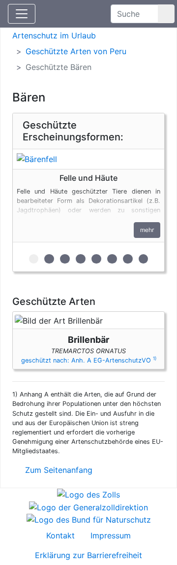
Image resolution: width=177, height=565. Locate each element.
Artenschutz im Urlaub (54, 35)
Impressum (110, 535)
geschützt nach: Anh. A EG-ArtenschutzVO (88, 360)
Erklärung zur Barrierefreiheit (88, 555)
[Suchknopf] (166, 13)
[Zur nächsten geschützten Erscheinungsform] (88, 159)
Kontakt (60, 535)
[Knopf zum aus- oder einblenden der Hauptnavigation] (21, 14)
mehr (147, 229)
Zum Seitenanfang (57, 470)
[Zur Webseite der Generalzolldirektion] (88, 506)
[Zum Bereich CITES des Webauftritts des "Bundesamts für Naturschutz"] (89, 519)
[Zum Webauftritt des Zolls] (88, 494)
